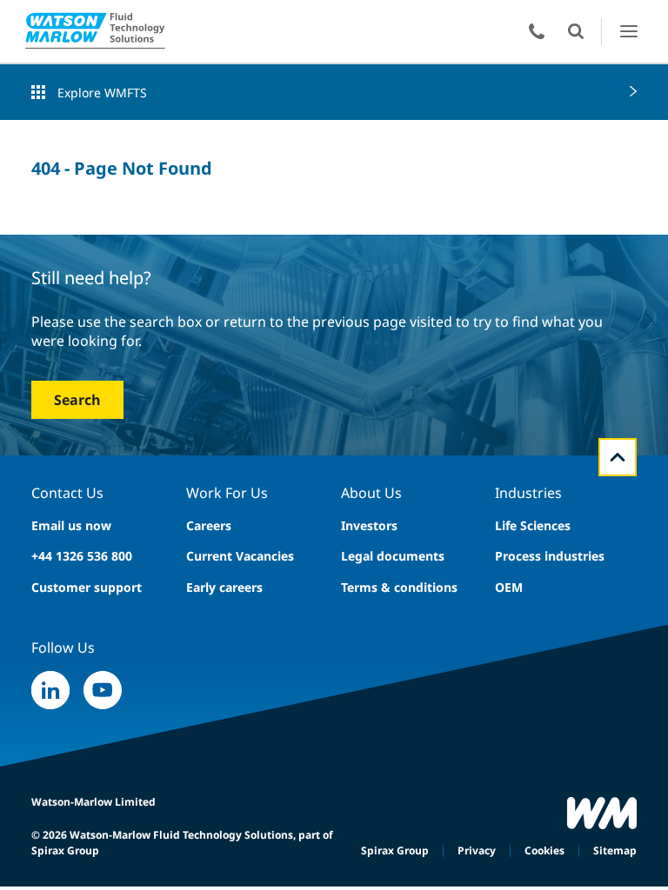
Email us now (71, 525)
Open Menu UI (628, 31)
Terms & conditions (399, 587)
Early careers (224, 587)
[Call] (537, 31)
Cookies (544, 850)
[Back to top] (617, 457)
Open (576, 31)
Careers (208, 525)
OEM (509, 587)
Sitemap (615, 850)
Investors (369, 525)
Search (77, 399)
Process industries (550, 556)
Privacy (477, 850)
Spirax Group (395, 850)
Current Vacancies (240, 556)
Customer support (86, 587)
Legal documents (392, 556)
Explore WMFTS (102, 92)
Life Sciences (533, 525)
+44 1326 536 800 (81, 556)
